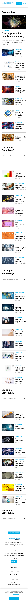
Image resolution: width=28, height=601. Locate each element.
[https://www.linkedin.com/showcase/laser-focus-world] (14, 574)
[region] (14, 595)
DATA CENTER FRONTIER (14, 580)
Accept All (14, 598)
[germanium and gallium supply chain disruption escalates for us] (8, 64)
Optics (17, 61)
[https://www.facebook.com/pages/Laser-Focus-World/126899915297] (11, 574)
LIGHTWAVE (14, 582)
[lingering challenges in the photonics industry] (8, 475)
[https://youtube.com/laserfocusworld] (16, 574)
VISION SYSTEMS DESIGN (14, 584)
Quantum (17, 86)
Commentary (5, 30)
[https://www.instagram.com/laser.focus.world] (12, 574)
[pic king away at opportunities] (8, 499)
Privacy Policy (16, 594)
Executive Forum (19, 183)
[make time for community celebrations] (8, 462)
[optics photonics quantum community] (14, 22)
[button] (3, 4)
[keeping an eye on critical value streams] (8, 320)
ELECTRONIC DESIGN (14, 586)
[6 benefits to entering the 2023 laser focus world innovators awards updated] (8, 368)
